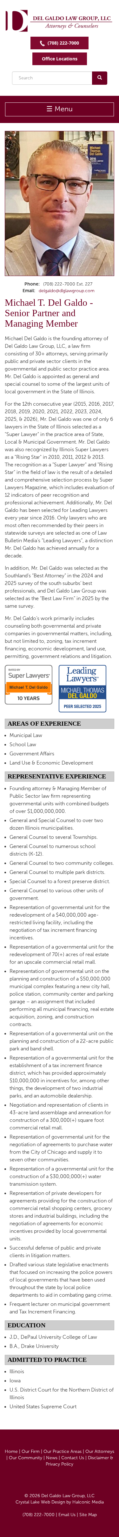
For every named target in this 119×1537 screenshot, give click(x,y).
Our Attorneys (99, 1451)
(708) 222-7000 (62, 43)
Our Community (25, 1457)
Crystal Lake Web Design (40, 1502)
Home (11, 1451)
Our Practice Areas (62, 1451)
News (51, 1457)
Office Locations (59, 59)
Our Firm (31, 1451)
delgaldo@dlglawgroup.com (67, 290)
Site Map (88, 1514)
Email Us (67, 1514)
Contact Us (72, 1457)
